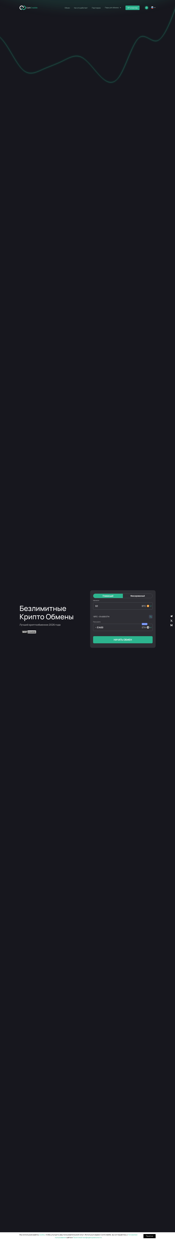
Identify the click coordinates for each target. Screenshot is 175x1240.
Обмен (67, 8)
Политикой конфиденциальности (87, 1237)
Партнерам (96, 8)
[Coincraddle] (30, 7)
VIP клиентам (132, 8)
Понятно (149, 1236)
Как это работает (81, 8)
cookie (42, 1234)
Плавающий (108, 596)
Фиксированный (137, 596)
